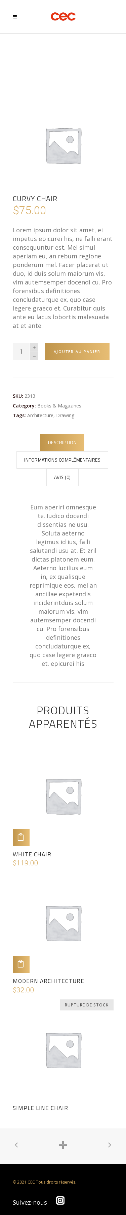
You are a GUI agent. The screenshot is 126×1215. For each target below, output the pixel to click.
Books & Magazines (59, 405)
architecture (40, 415)
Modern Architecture (48, 981)
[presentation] (62, 442)
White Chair (32, 854)
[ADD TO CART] (21, 837)
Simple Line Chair (40, 1108)
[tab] (62, 442)
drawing (65, 415)
